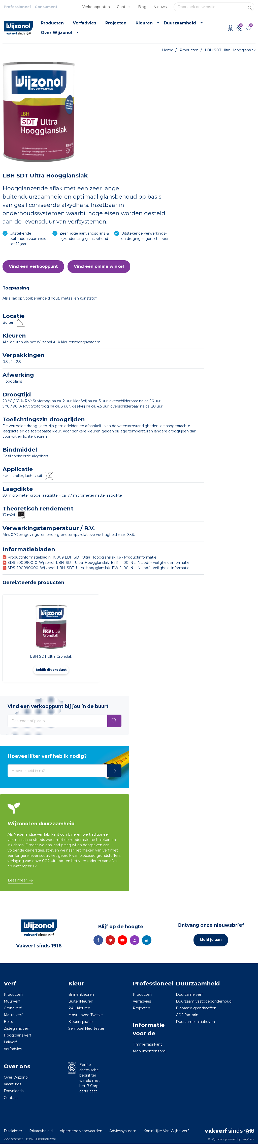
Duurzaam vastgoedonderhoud (204, 1001)
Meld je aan (211, 940)
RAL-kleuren (79, 1008)
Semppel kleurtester (86, 1028)
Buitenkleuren (80, 1001)
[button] (33, 266)
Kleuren (144, 23)
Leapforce (247, 1139)
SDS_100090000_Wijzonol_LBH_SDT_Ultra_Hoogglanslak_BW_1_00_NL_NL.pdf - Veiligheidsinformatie (98, 568)
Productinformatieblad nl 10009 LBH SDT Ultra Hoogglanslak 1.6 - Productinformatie (82, 557)
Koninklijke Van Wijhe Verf (166, 1131)
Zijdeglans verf (16, 1028)
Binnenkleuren (81, 994)
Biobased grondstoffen (196, 1008)
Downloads (13, 1091)
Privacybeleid (41, 1131)
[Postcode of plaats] (114, 721)
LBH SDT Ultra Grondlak (51, 656)
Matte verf (13, 1015)
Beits (8, 1021)
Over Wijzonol (56, 32)
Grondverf (12, 1008)
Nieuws (160, 7)
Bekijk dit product (51, 670)
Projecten (115, 23)
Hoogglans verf (17, 1035)
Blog (142, 7)
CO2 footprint (188, 1015)
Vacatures (12, 1084)
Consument (46, 7)
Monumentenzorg (149, 1051)
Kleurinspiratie (80, 1021)
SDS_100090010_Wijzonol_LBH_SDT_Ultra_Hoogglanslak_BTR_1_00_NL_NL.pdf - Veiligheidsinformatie (98, 562)
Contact (124, 7)
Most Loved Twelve (85, 1015)
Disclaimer (13, 1131)
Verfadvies (84, 23)
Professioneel (17, 7)
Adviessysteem (122, 1131)
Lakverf (10, 1042)
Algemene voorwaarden (81, 1131)
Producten (52, 23)
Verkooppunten (96, 7)
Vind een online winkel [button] (99, 266)
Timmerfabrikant (147, 1044)
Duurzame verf (189, 994)
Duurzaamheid (180, 23)
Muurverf (12, 1001)
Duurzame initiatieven (195, 1021)
